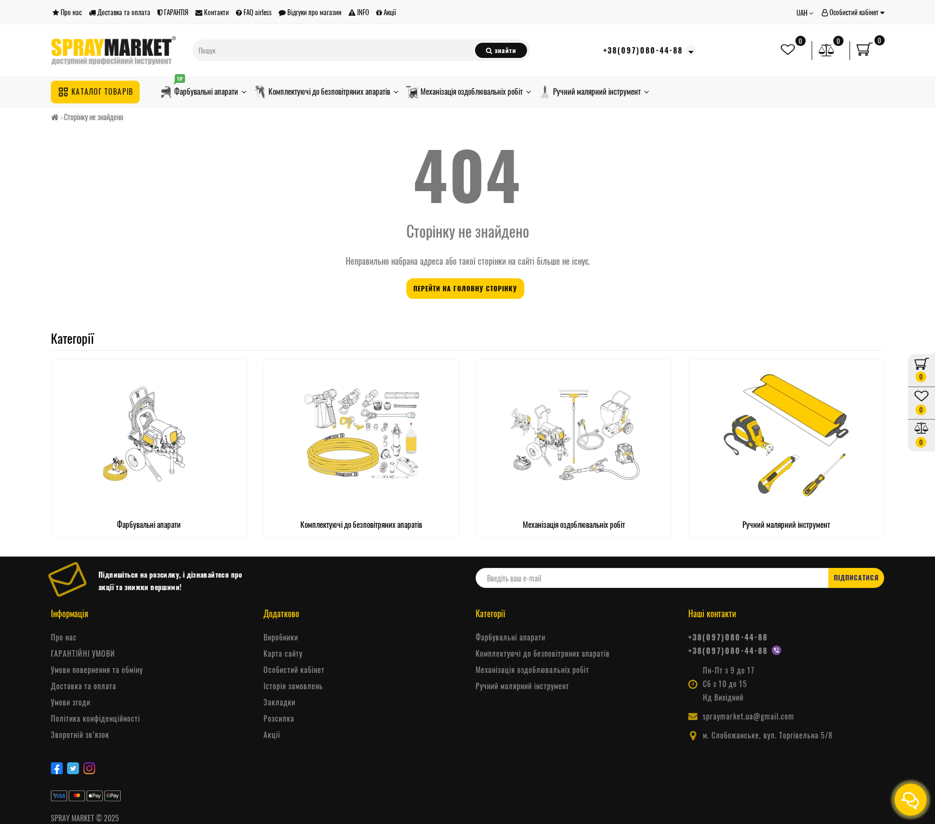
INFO (362, 11)
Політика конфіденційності (95, 718)
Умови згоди (70, 702)
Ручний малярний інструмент (597, 91)
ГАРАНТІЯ (175, 11)
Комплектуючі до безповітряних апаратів (329, 91)
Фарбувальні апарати (206, 89)
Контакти (215, 11)
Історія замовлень (293, 686)
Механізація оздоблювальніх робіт (471, 91)
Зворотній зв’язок (80, 734)
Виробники (281, 637)
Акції (389, 11)
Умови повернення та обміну (97, 669)
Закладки (279, 702)
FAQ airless (257, 11)
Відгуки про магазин (313, 11)
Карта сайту (283, 653)
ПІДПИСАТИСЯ (856, 577)
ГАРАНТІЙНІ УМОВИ (83, 653)
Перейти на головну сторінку (465, 288)
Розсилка (279, 718)
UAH (802, 12)
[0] (827, 50)
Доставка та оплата (123, 11)
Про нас (70, 11)
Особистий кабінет (854, 11)
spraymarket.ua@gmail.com (748, 716)
